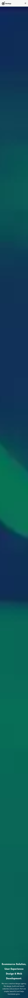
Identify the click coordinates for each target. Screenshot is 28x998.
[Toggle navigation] (22, 3)
